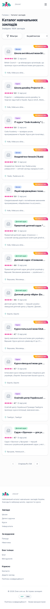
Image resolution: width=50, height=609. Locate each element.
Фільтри (14, 36)
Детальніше (37, 73)
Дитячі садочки (8, 518)
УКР (22, 596)
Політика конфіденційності (13, 579)
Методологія (7, 559)
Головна (5, 15)
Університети (7, 526)
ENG (27, 596)
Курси (4, 522)
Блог (4, 555)
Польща (5, 539)
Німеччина (6, 542)
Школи (4, 514)
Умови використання (37, 602)
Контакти (5, 571)
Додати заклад (8, 575)
